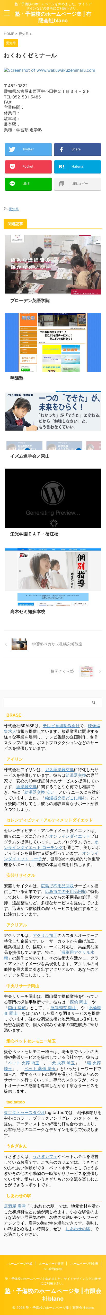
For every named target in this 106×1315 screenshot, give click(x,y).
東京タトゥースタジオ (24, 1112)
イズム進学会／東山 (30, 456)
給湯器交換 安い (39, 792)
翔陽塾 (16, 378)
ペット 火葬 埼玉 (23, 1062)
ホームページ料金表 (84, 1263)
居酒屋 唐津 (15, 1206)
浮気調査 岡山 (63, 1007)
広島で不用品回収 (57, 885)
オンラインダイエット (69, 836)
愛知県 (14, 209)
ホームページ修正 (51, 1263)
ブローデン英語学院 (30, 300)
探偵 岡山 (78, 1001)
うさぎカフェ (45, 1156)
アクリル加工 (45, 935)
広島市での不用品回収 (65, 891)
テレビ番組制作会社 (61, 725)
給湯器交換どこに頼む (65, 797)
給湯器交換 (76, 775)
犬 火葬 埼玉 (63, 1062)
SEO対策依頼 (53, 1269)
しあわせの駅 (78, 1228)
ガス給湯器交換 (59, 769)
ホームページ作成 (20, 1263)
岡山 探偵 (17, 1007)
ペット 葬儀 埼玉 (40, 1068)
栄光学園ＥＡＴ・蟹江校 (34, 533)
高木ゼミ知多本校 (27, 611)
